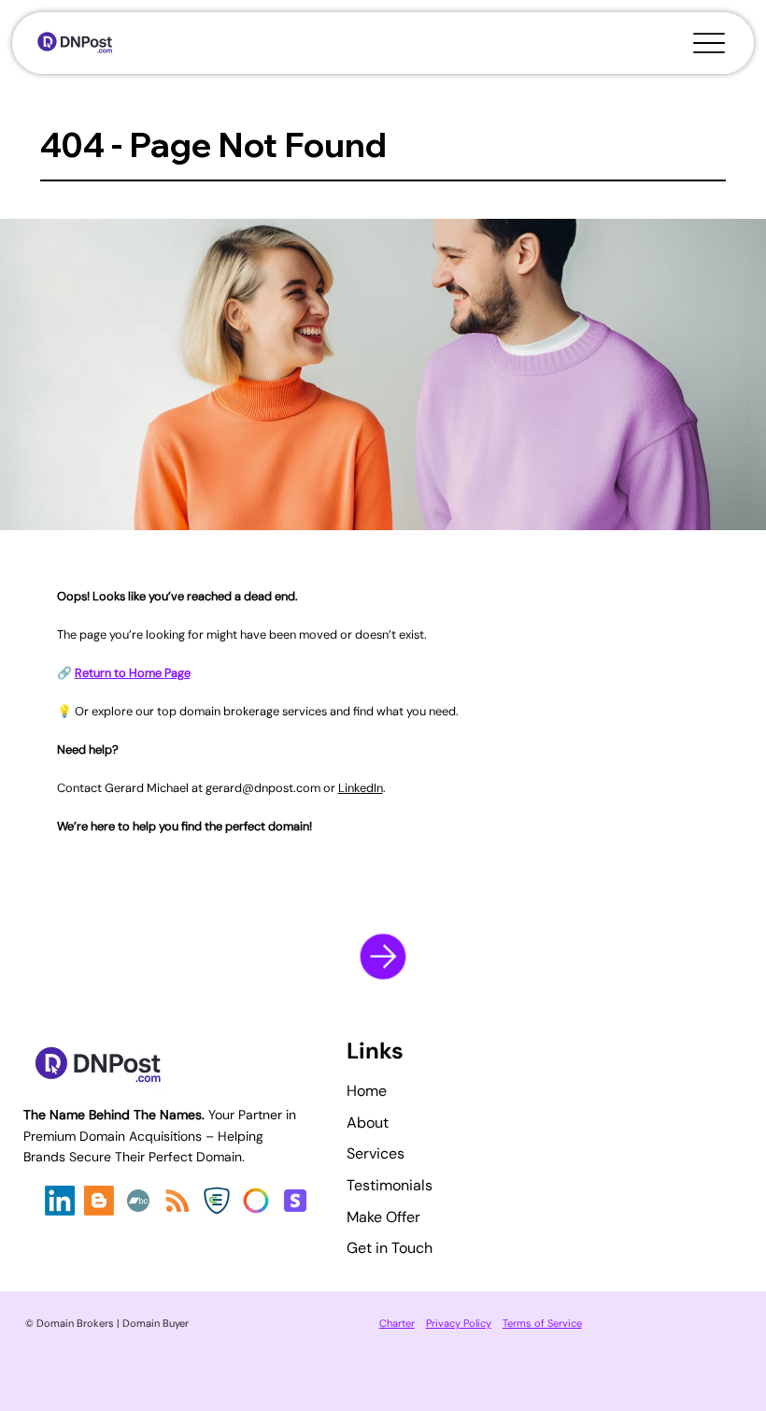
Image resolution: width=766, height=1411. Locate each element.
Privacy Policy (458, 1323)
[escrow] (217, 1201)
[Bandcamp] (138, 1201)
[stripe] (295, 1201)
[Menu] (709, 43)
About (368, 1122)
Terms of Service (542, 1323)
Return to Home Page (133, 673)
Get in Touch (390, 1248)
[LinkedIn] (60, 1201)
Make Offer (383, 1217)
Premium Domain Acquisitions (114, 1136)
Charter (397, 1323)
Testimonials (390, 1185)
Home (367, 1091)
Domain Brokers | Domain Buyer (112, 1323)
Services (375, 1153)
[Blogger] (99, 1201)
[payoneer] (256, 1201)
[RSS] (177, 1201)
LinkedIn (360, 788)
